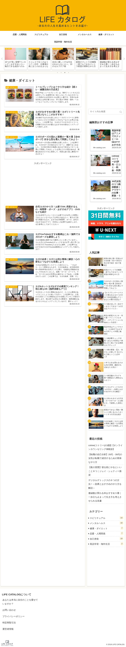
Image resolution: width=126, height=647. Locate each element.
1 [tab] (57, 72)
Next (124, 59)
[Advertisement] (42, 182)
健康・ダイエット (106, 528)
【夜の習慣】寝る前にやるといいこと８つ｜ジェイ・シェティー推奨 (105, 471)
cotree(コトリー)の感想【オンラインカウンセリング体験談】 (105, 447)
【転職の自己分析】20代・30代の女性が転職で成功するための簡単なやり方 (105, 458)
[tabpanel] (15, 58)
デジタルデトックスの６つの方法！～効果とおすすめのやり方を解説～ (105, 484)
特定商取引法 (9, 622)
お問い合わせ (9, 610)
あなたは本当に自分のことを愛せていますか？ (20, 602)
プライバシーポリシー (13, 616)
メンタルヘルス (106, 523)
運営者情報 (8, 629)
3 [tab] (65, 72)
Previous (2, 59)
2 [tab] (61, 72)
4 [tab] (68, 72)
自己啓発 (106, 539)
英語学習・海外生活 (106, 544)
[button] (121, 112)
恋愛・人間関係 (106, 533)
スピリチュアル (106, 518)
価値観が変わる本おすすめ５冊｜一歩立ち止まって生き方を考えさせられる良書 (105, 497)
